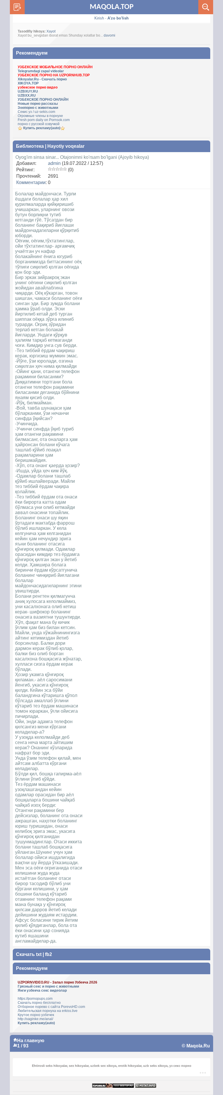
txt (39, 954)
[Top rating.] (145, 1085)
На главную (30, 1040)
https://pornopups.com (35, 999)
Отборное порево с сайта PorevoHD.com (51, 1007)
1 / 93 (22, 1045)
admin (54, 163)
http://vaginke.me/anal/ (35, 1019)
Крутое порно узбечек (36, 1015)
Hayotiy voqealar (65, 146)
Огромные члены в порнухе (40, 116)
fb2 (48, 954)
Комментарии (31, 182)
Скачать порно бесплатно (39, 1003)
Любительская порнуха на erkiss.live (48, 1011)
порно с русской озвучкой (39, 124)
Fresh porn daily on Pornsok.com (44, 120)
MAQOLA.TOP (112, 7)
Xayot (50, 31)
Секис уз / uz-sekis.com (36, 112)
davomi (109, 35)
